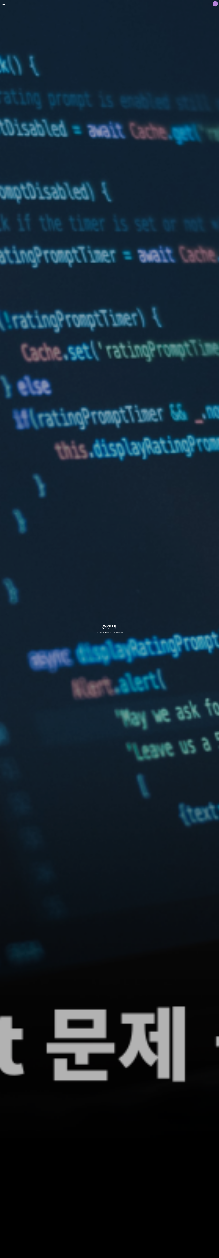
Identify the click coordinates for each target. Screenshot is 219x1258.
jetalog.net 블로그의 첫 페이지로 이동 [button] (109, 4)
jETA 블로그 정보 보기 (215, 4)
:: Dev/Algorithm (117, 633)
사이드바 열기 (4, 4)
